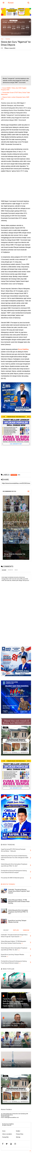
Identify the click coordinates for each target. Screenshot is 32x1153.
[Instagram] (15, 1143)
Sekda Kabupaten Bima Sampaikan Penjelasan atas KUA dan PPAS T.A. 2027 (18, 911)
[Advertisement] (14, 62)
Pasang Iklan (5, 1137)
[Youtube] (11, 1143)
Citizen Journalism (7, 1134)
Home (2, 38)
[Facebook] (2, 1143)
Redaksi (18, 1131)
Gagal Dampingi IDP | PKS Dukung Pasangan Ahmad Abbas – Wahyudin (16, 983)
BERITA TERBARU (8, 884)
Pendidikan (8, 38)
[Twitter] (7, 1143)
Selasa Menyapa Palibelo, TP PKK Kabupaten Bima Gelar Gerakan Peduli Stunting (18, 901)
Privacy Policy (19, 1134)
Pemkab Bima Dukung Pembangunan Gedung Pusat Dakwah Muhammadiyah (14, 1043)
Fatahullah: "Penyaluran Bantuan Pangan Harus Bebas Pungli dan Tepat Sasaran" (19, 891)
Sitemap (18, 1137)
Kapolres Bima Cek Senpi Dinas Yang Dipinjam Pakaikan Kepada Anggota (14, 538)
